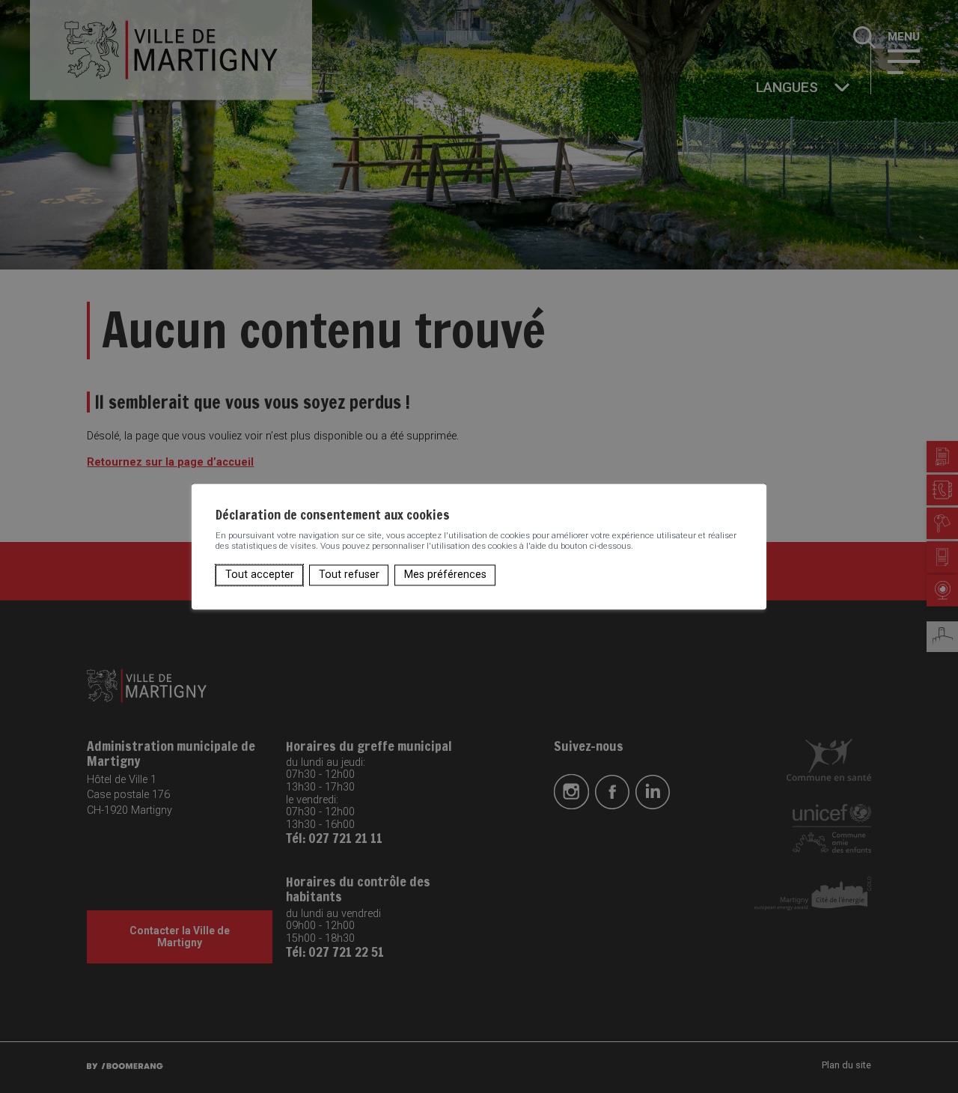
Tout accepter (259, 574)
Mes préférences (445, 574)
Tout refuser (349, 574)
